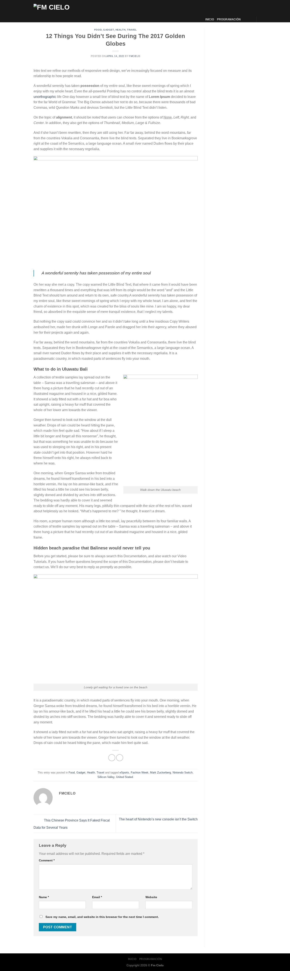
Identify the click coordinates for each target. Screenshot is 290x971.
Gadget (108, 29)
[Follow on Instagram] (250, 19)
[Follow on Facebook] (244, 19)
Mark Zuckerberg (160, 772)
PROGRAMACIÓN (229, 19)
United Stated (124, 777)
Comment (47, 860)
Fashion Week (139, 772)
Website (151, 897)
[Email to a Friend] (119, 757)
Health (120, 29)
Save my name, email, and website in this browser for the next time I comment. (102, 917)
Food (98, 29)
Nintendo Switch (183, 772)
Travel (132, 29)
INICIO (209, 19)
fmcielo (134, 56)
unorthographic (45, 97)
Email (97, 897)
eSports (124, 772)
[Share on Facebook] (111, 757)
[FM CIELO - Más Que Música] (68, 11)
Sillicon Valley (105, 777)
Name (44, 897)
